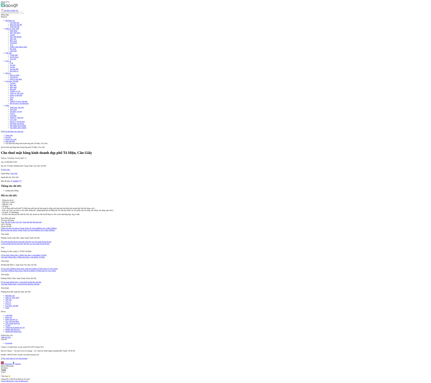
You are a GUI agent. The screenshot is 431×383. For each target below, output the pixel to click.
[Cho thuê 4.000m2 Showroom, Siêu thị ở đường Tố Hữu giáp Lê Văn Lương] (29, 269)
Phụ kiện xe (14, 71)
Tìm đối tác (14, 77)
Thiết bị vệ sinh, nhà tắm (18, 101)
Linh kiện (13, 51)
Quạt (11, 97)
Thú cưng (13, 109)
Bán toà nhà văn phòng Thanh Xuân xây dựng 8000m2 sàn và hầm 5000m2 (28, 230)
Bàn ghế (13, 89)
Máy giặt (13, 85)
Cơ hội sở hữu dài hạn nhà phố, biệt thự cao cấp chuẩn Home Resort (25, 244)
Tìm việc (13, 59)
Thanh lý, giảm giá (16, 118)
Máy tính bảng (15, 33)
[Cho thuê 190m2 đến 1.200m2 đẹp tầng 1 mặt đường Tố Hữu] (23, 255)
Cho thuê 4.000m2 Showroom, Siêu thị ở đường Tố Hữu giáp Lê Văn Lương (28, 271)
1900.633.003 (6, 337)
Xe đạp (12, 67)
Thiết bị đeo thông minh (18, 47)
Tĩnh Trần (13, 173)
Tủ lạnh (12, 83)
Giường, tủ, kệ (15, 91)
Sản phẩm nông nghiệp (18, 128)
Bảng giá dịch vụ (11, 319)
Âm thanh (13, 43)
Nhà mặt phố (10, 141)
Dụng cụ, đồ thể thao (17, 122)
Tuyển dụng (14, 57)
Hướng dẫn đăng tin (12, 329)
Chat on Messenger (21, 381)
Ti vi (11, 45)
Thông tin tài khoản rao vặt (15, 327)
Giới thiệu (8, 315)
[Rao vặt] (9, 7)
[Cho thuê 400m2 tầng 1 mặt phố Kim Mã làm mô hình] (21, 282)
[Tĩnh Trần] (5, 170)
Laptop (12, 35)
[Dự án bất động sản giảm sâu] (12, 131)
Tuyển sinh (14, 55)
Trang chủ (9, 135)
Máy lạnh (13, 87)
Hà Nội (8, 137)
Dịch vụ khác (14, 75)
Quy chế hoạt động (12, 321)
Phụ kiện (13, 49)
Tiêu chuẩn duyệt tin (12, 323)
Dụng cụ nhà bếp (16, 95)
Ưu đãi (7, 325)
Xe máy (12, 65)
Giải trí (12, 113)
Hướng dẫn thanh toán (13, 331)
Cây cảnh (13, 120)
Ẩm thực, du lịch (16, 111)
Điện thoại (13, 31)
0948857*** (17, 181)
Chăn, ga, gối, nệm (16, 93)
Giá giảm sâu (14, 23)
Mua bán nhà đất (16, 25)
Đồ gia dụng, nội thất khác (19, 103)
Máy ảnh (13, 39)
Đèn (11, 99)
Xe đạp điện (14, 69)
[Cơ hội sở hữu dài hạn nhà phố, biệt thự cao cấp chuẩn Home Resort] (26, 242)
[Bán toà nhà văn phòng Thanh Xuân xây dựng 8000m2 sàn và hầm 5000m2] (29, 228)
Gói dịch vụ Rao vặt (10, 10)
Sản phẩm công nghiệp (18, 126)
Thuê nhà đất (14, 27)
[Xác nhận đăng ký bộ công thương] (14, 358)
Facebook (8, 343)
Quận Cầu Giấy (11, 139)
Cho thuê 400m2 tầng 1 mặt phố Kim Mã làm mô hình (20, 284)
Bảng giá (8, 317)
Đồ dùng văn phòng (17, 124)
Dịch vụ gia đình (16, 79)
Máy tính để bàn (15, 37)
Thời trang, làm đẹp (17, 107)
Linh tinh (13, 116)
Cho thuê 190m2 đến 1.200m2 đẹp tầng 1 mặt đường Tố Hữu (23, 257)
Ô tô (11, 63)
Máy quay (13, 41)
